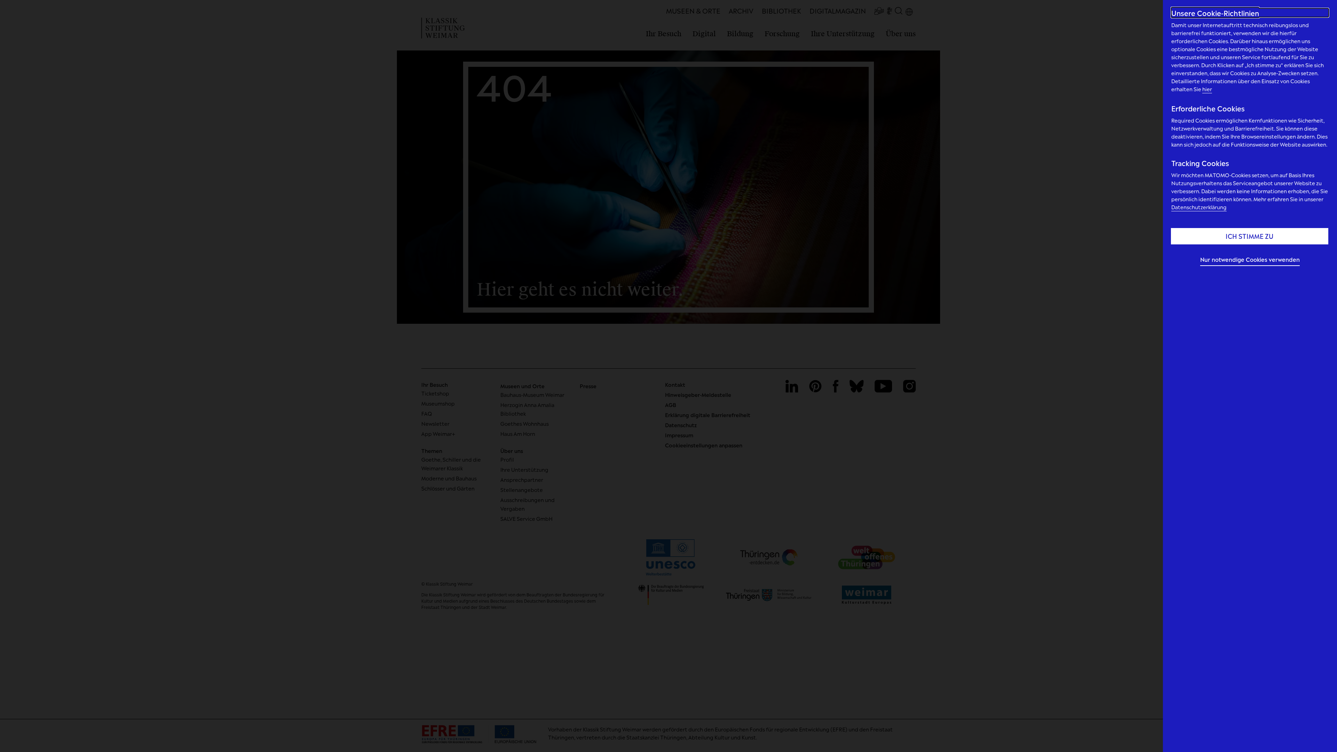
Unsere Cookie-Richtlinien (1215, 12)
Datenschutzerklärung (1199, 207)
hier (1207, 89)
